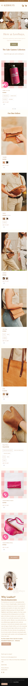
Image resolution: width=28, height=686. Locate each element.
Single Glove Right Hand (18, 450)
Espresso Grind (13, 95)
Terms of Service (5, 667)
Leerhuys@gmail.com (12, 657)
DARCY (4, 213)
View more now (6, 643)
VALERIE (5, 157)
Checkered (11, 99)
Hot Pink (5, 99)
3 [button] (15, 108)
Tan (4, 334)
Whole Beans (5, 95)
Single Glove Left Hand (7, 450)
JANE (4, 388)
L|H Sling (5, 329)
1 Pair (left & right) (6, 453)
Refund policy (4, 669)
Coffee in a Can (6, 90)
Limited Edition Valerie (8, 500)
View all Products (14, 557)
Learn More (16, 682)
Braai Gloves (5, 445)
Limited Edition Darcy (8, 542)
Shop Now (14, 44)
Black (8, 334)
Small (4, 460)
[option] (14, 20)
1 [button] (12, 108)
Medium (4, 222)
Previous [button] (1, 20)
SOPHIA (4, 273)
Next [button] (26, 20)
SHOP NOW (22, 0)
